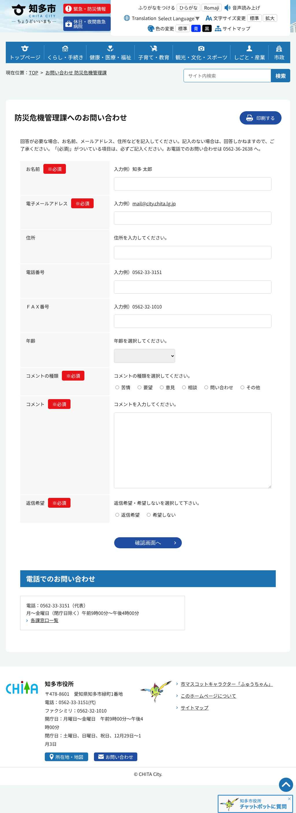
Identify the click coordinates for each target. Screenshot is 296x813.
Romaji (211, 7)
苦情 (125, 387)
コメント (46, 404)
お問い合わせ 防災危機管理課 (76, 72)
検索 (280, 75)
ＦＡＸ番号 (37, 306)
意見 (170, 387)
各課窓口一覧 (44, 620)
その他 (253, 387)
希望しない (164, 514)
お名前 (44, 168)
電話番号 (35, 271)
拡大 (270, 17)
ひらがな (188, 7)
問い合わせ (221, 387)
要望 (148, 387)
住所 (30, 237)
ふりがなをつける (156, 7)
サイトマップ (194, 707)
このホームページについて (208, 695)
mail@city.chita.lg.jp (154, 203)
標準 (254, 17)
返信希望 (46, 502)
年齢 (30, 340)
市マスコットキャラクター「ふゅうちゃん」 (227, 683)
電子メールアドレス (57, 203)
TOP (33, 72)
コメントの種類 (53, 375)
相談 (192, 387)
